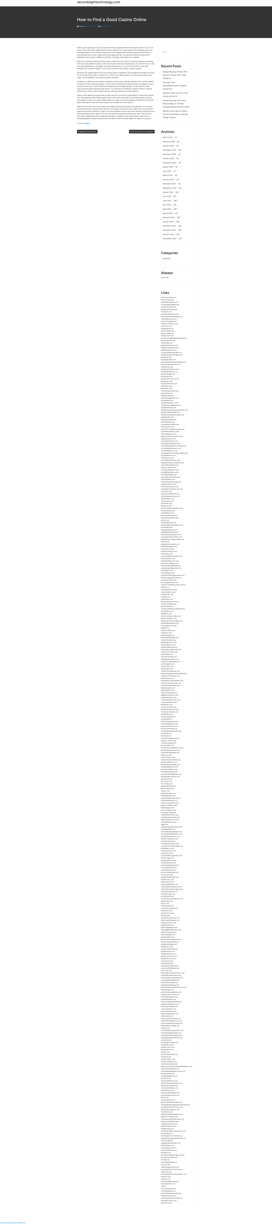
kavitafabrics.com (167, 848)
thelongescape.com (168, 793)
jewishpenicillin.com (168, 580)
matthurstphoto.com (168, 1126)
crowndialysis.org (167, 573)
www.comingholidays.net (170, 661)
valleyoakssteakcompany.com (172, 889)
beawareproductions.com (170, 750)
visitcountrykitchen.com (170, 803)
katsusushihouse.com (169, 726)
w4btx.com (165, 542)
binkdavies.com (167, 705)
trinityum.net (166, 1078)
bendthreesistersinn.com (170, 836)
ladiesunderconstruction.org (171, 436)
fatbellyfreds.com (167, 1090)
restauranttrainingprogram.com (173, 575)
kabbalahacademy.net (169, 546)
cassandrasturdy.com (169, 647)
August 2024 (168, 192)
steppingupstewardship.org (171, 1038)
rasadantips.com (167, 329)
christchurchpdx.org (168, 707)
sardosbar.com (166, 503)
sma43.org (165, 1028)
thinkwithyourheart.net (169, 487)
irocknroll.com (166, 491)
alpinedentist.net (167, 396)
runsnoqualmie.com (168, 1009)
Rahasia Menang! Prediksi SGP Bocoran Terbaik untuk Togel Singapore (175, 75)
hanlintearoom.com (168, 1148)
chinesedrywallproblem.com (171, 834)
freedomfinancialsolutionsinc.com (173, 987)
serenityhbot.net (167, 963)
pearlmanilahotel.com (169, 384)
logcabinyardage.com (169, 944)
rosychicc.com (166, 633)
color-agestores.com (169, 626)
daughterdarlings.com (169, 309)
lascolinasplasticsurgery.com (172, 1023)
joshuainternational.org (169, 966)
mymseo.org (165, 1177)
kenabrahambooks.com (169, 709)
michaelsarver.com (168, 558)
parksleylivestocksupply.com (172, 621)
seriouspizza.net (167, 906)
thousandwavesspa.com (170, 865)
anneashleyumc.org (168, 999)
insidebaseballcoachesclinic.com (173, 1131)
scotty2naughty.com (168, 743)
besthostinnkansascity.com (171, 1193)
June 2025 (167, 171)
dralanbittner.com (167, 513)
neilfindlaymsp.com (168, 870)
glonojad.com (166, 736)
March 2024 (168, 213)
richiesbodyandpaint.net (170, 305)
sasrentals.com (166, 554)
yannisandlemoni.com (169, 515)
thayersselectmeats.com (170, 920)
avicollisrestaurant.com (169, 872)
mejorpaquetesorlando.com (171, 537)
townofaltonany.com (168, 822)
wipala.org (165, 628)
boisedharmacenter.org (170, 623)
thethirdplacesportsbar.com (171, 1083)
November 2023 (169, 230)
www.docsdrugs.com (169, 1011)
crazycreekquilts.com (169, 702)
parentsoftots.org (167, 937)
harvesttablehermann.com (171, 448)
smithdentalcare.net (168, 1196)
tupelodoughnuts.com (169, 530)
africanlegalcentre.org (169, 724)
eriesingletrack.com (168, 522)
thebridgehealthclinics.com (171, 930)
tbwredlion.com (167, 1112)
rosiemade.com (167, 527)
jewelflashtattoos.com (169, 372)
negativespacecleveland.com (172, 827)
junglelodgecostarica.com (170, 798)
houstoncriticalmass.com (170, 671)
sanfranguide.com (168, 664)
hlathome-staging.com (169, 563)
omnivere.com (166, 326)
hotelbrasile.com (167, 417)
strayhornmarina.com (169, 693)
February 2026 (169, 142)
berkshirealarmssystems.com (172, 508)
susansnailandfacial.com (170, 968)
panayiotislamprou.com (169, 403)
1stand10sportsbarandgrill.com (172, 539)
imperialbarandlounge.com (171, 482)
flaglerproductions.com (169, 695)
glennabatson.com (168, 690)
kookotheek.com (167, 400)
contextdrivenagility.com (170, 752)
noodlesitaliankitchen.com (171, 364)
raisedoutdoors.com (168, 484)
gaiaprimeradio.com (168, 786)
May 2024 (167, 205)
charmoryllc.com (167, 666)
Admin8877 (105, 26)
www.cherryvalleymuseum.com (173, 429)
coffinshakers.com (168, 757)
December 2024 (169, 184)
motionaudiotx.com (168, 1184)
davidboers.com (167, 947)
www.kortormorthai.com (170, 994)
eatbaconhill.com (167, 336)
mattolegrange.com (168, 796)
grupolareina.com (167, 427)
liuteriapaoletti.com (168, 829)
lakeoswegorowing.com (170, 1167)
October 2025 (168, 158)
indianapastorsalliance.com (171, 887)
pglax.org (164, 824)
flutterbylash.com (167, 1145)
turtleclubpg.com (167, 858)
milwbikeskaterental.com (170, 817)
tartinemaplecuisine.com (170, 776)
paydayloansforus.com (169, 345)
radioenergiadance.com (170, 398)
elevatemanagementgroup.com (172, 1155)
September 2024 (169, 188)
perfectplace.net (167, 606)
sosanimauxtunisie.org (169, 391)
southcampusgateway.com (171, 405)
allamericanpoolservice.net (171, 578)
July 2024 (167, 196)
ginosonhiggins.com (168, 810)
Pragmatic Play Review (87, 132)
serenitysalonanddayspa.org (171, 316)
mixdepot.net (166, 1057)
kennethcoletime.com (169, 769)
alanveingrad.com (167, 808)
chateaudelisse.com (168, 408)
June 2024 (167, 201)
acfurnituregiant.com (169, 321)
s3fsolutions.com (167, 458)
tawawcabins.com (167, 499)
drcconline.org (166, 875)
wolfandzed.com (167, 1050)
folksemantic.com (167, 501)
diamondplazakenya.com (170, 1109)
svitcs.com (165, 903)
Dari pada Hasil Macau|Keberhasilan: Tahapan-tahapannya (175, 85)
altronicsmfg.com (167, 333)
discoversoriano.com (169, 657)
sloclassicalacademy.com (170, 685)
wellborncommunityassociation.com (174, 410)
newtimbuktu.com (167, 331)
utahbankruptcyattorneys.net (172, 489)
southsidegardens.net (169, 1076)
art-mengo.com (167, 784)
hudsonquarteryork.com (170, 1095)
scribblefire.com (167, 611)
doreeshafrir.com (167, 745)
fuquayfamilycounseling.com (172, 1169)
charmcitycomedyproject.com (172, 748)
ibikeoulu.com (166, 755)
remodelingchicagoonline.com (172, 1030)
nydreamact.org (167, 367)
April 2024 (167, 209)
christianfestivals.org (169, 800)
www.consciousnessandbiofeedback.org (176, 1066)
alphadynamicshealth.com (171, 1143)
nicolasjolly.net (166, 719)
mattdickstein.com (168, 951)
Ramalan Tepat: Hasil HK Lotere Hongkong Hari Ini (175, 94)
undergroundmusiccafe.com (171, 1198)
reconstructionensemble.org (172, 846)
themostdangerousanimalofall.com (174, 673)
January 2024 (168, 222)
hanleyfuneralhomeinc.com (171, 535)
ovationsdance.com (168, 592)
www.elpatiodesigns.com (170, 1093)
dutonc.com (165, 791)
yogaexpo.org (166, 614)
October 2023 (168, 234)
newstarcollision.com (169, 551)
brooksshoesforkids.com (170, 918)
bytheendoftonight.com (170, 637)
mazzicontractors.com (169, 1081)
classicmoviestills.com (169, 652)
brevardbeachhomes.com (170, 460)
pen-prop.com (166, 971)
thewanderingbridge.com (170, 765)
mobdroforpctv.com (168, 645)
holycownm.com (167, 853)
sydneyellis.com (167, 570)
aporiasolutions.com (168, 923)
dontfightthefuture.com (169, 472)
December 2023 (169, 226)
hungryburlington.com (169, 772)
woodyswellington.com (169, 1088)
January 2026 (168, 146)
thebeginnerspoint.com (170, 659)
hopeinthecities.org (168, 640)
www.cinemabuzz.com (169, 1054)
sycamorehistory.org (168, 1062)
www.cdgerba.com (168, 1100)
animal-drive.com (167, 913)
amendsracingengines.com (171, 992)
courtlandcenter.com (169, 867)
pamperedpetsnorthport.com (172, 525)
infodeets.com (166, 312)
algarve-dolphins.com (169, 805)
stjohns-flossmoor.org (169, 839)
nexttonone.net (167, 961)
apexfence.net (166, 1203)
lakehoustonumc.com (169, 956)
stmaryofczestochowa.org (171, 760)
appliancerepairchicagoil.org (171, 355)
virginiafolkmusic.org (169, 590)
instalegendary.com (168, 360)
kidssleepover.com (168, 340)
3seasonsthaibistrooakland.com (173, 609)
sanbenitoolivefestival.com (171, 650)
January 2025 (168, 179)
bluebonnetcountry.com (170, 379)
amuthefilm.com (167, 714)
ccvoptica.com (166, 1040)
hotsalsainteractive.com (170, 314)
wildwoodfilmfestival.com (170, 412)
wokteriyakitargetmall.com (171, 566)
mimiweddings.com (168, 1191)
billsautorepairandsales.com (171, 1114)
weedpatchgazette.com (170, 518)
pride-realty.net (167, 1141)
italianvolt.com (166, 506)
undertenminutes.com (169, 324)
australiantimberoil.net (169, 441)
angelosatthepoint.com (169, 884)
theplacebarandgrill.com (170, 877)
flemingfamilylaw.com (169, 1162)
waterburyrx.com (167, 879)
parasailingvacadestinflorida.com (173, 1138)
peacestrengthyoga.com (170, 985)
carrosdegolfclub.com (169, 451)
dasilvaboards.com (168, 688)
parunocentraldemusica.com (171, 1102)
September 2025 (169, 163)
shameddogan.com (168, 935)
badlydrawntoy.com (168, 954)
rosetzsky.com (166, 733)
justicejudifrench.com (169, 762)
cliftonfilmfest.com (168, 479)
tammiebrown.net (167, 788)
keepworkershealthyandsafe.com (173, 362)
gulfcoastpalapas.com (169, 927)
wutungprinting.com (168, 812)
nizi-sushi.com (166, 781)
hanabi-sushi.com (167, 1047)
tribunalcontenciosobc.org (171, 683)
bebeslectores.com (168, 439)
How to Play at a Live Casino (142, 132)
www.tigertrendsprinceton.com (173, 973)
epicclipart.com (167, 381)
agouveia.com (166, 1172)
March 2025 (168, 175)
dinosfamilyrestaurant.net (170, 443)
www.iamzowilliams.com (170, 1069)
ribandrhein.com (167, 594)
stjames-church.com (168, 741)
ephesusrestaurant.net (169, 1086)
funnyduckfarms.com (169, 1150)
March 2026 (168, 137)
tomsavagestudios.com (169, 582)
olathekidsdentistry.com (170, 532)
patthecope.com (167, 901)
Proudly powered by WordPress (13, 1223)
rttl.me (163, 1186)
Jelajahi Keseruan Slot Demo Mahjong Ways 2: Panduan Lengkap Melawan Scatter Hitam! (176, 103)
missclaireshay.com (168, 297)
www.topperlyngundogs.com (172, 978)
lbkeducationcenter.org (169, 602)
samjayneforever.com (169, 1124)
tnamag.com (165, 915)
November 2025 (169, 154)
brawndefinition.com (168, 697)
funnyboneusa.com (168, 841)
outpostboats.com (168, 635)
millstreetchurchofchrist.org (171, 1136)
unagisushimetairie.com (170, 369)
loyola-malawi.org (167, 630)
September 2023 (169, 238)
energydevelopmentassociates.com (174, 453)
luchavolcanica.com (168, 851)
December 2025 (169, 150)
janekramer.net (166, 779)
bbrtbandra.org (166, 376)
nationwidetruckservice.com (171, 856)
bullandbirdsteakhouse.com (171, 1021)
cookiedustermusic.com (170, 844)
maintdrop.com (166, 386)
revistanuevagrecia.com (170, 738)
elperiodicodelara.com (169, 302)
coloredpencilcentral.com (170, 477)
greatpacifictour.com (168, 860)
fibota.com (165, 1097)
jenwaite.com (166, 1153)
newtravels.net (166, 343)
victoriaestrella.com (168, 863)
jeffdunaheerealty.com (169, 982)
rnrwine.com (166, 1165)
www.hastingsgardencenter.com (173, 1071)
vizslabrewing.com (168, 511)
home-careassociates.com (171, 616)
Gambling (87, 123)
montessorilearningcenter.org (172, 1119)
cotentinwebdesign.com (170, 431)
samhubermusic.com (169, 1201)
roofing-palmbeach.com (170, 470)
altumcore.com (166, 911)
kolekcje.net (165, 597)
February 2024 (169, 217)
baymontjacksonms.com (170, 820)
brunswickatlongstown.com (171, 774)
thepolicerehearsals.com (170, 676)
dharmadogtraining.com (170, 1181)
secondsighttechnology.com (171, 556)
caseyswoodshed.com (169, 891)
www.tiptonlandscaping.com (171, 1035)
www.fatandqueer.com (169, 997)
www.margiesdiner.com (170, 1014)
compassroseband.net (169, 908)
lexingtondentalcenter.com (171, 568)
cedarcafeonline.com (169, 319)
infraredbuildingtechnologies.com (173, 446)
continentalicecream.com (170, 700)
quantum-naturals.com (169, 1117)
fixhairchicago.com (168, 894)
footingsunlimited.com (169, 1006)
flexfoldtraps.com (167, 990)
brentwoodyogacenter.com (171, 1033)
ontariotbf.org (166, 357)
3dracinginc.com (167, 669)
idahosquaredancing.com (170, 496)
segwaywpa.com (167, 925)
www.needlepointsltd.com (171, 1018)
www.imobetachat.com (169, 949)
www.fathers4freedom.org (171, 975)
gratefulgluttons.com (169, 642)
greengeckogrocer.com (170, 561)
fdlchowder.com (167, 1016)
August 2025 (168, 167)
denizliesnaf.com (167, 896)
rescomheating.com (168, 1188)
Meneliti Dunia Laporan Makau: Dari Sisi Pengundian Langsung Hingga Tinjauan (175, 114)
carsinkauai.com (167, 1133)
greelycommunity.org (169, 729)
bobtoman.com (166, 388)
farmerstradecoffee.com (170, 942)
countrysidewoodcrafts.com (171, 352)
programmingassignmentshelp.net (174, 338)
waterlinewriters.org (168, 932)
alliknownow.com (167, 678)
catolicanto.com (167, 599)
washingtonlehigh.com (169, 1042)
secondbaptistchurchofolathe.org (173, 1174)
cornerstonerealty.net (169, 1064)
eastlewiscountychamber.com (172, 681)
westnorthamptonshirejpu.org (172, 415)
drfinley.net (165, 1160)
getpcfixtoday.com (168, 374)
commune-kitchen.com (169, 712)
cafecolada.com (167, 654)
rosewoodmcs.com (168, 1059)
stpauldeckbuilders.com (170, 1004)
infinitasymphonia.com (169, 721)
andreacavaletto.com (169, 618)
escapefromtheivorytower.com (172, 463)
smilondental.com (167, 549)
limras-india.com (167, 300)
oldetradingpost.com (169, 434)
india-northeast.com (168, 467)
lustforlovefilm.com (168, 717)
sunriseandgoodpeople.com (171, 832)
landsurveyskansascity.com (171, 1002)
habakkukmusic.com (168, 959)
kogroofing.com (167, 393)
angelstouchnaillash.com (170, 544)
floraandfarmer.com (168, 455)
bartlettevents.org (168, 422)
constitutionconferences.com (172, 899)
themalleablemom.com (169, 767)
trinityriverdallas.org (168, 604)
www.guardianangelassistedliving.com (175, 1105)
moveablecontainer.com (170, 424)
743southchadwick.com (170, 465)
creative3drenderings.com (171, 939)
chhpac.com (165, 1179)
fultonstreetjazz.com (168, 420)
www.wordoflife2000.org (170, 494)
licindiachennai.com (168, 307)
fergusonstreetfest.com (170, 1121)
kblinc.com (165, 520)
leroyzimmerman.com (169, 1157)
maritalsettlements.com (170, 815)
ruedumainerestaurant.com (171, 731)
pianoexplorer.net (167, 1073)
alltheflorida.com (167, 1129)
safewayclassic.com (168, 350)
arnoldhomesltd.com (168, 475)
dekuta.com (165, 1052)
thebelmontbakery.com (169, 348)
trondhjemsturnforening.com (172, 1107)
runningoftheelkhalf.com (170, 980)
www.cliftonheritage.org (170, 1026)
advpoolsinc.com (167, 882)
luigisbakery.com (167, 1045)
